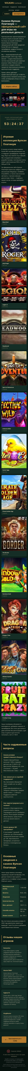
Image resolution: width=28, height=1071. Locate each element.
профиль (7, 13)
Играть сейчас (11, 86)
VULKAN (13, 2)
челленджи (5, 7)
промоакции (22, 7)
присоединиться (19, 13)
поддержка (13, 7)
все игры (11, 10)
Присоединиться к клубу (15, 1040)
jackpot (17, 10)
